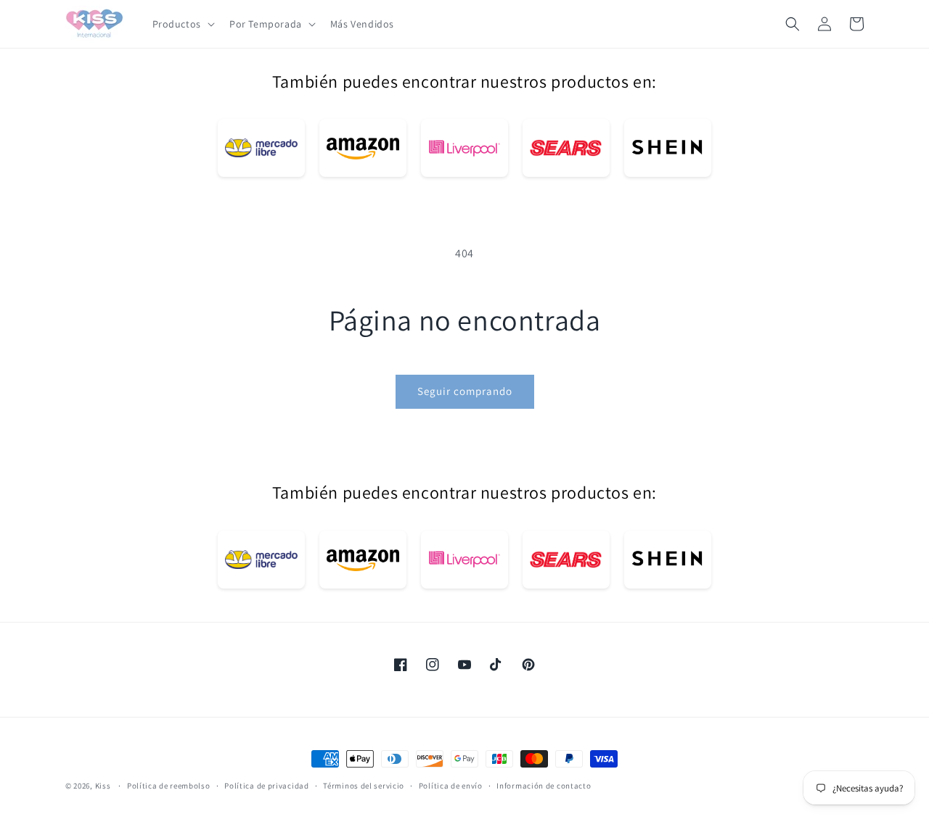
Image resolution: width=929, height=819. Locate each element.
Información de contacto (543, 785)
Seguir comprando (464, 391)
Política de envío (451, 785)
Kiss (104, 786)
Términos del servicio (363, 785)
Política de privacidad (266, 785)
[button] (182, 24)
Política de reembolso (168, 785)
